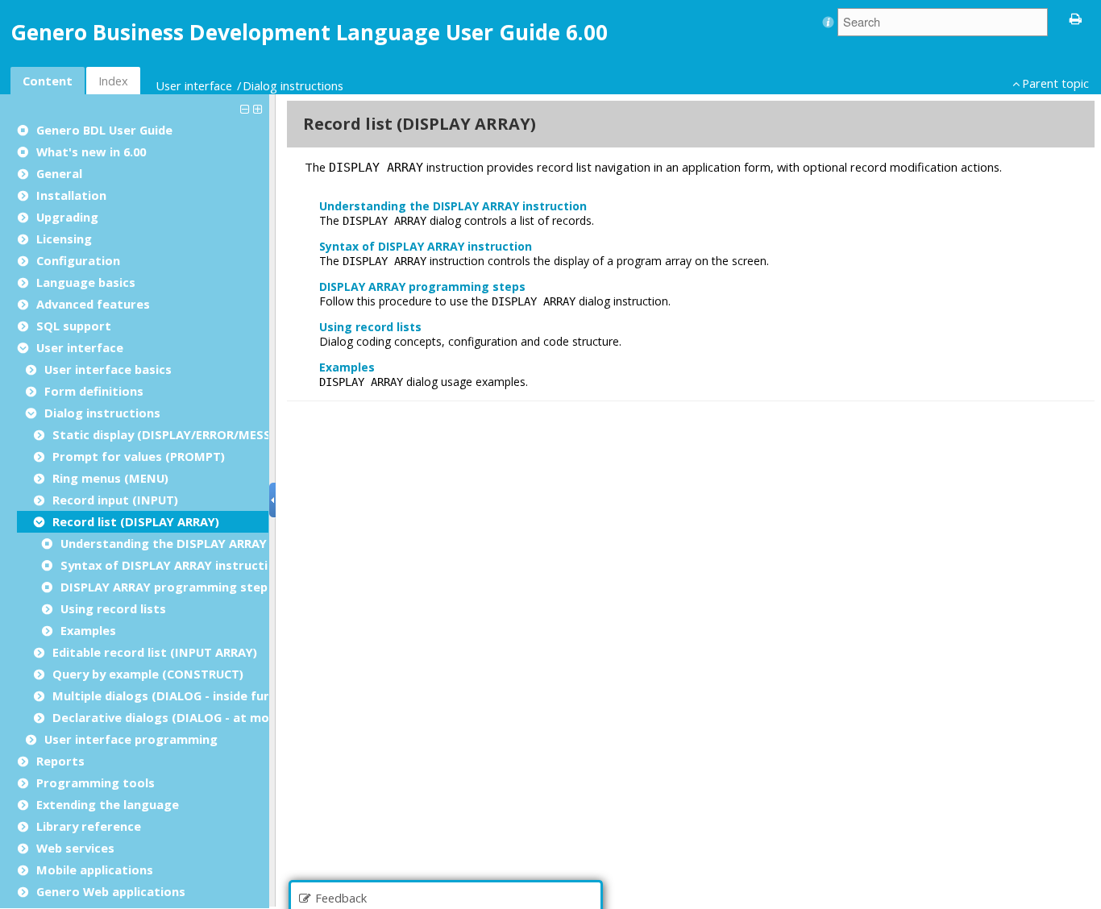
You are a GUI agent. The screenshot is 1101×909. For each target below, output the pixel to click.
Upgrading (67, 217)
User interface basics (108, 369)
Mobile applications (94, 869)
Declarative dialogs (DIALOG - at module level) (190, 717)
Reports (60, 761)
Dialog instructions (293, 85)
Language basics (85, 282)
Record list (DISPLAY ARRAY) (135, 521)
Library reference (88, 826)
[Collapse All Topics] (246, 108)
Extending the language (107, 804)
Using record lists (113, 608)
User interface (194, 85)
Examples (88, 630)
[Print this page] (1076, 17)
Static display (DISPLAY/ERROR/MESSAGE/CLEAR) (195, 434)
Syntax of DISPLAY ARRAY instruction (171, 565)
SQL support (73, 326)
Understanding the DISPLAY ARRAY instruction (199, 543)
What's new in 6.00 (91, 151)
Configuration (78, 260)
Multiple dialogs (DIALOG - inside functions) (182, 695)
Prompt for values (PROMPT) (138, 456)
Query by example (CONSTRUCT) (147, 674)
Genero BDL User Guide (104, 130)
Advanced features (93, 304)
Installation (71, 195)
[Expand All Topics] (259, 108)
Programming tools (95, 782)
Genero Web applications (110, 891)
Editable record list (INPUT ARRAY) (154, 652)
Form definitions (93, 391)
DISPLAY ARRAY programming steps (167, 587)
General (59, 173)
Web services (75, 848)
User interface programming (131, 739)
